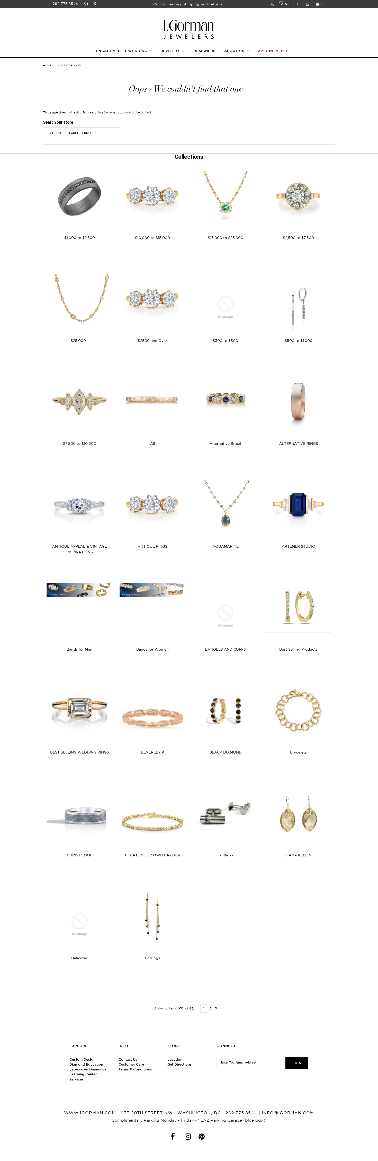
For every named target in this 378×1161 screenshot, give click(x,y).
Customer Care (131, 1064)
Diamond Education (86, 1064)
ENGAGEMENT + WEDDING (121, 51)
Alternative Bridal (225, 443)
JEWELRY (170, 51)
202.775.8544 (65, 4)
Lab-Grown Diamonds (87, 1069)
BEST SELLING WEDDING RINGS (79, 752)
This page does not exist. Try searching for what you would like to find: (97, 112)
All (152, 443)
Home (47, 65)
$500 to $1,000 (298, 341)
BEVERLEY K (152, 752)
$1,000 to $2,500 (79, 238)
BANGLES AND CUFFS (225, 649)
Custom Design (82, 1059)
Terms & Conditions (135, 1069)
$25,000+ (79, 341)
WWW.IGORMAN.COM (90, 1112)
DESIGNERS (204, 51)
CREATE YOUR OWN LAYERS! (152, 855)
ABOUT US (234, 51)
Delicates (79, 958)
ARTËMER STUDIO (298, 546)
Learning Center (83, 1074)
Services (76, 1079)
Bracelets (298, 752)
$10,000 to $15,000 (152, 238)
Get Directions (179, 1064)
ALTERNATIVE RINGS (298, 443)
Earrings (152, 958)
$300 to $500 (225, 341)
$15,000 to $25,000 (225, 238)
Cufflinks (225, 855)
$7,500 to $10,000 (79, 443)
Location (174, 1059)
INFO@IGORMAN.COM (288, 1112)
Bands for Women (152, 649)
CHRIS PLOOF (79, 855)
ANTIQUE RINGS (152, 546)
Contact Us (128, 1059)
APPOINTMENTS (273, 51)
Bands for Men (79, 649)
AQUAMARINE (225, 546)
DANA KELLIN (298, 855)
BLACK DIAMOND (225, 752)
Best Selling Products (298, 649)
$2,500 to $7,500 (298, 238)
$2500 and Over (152, 341)
